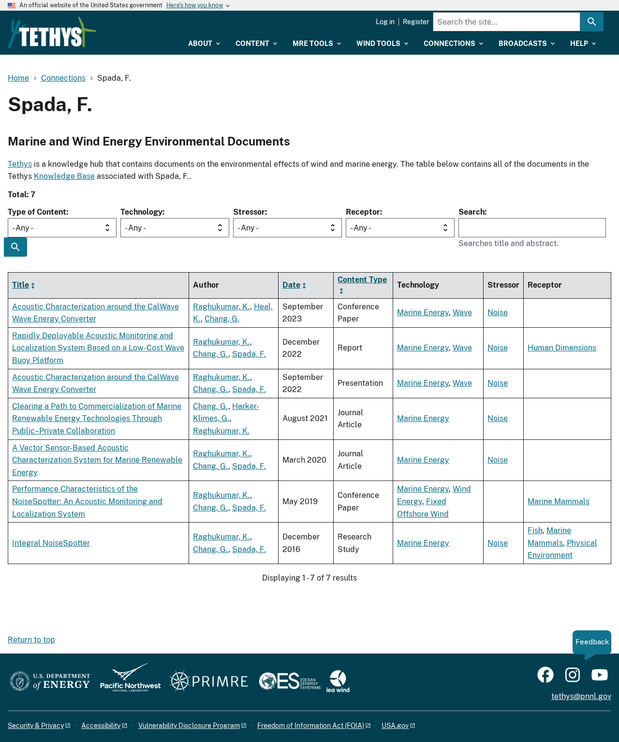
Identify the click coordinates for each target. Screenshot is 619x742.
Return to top (31, 639)
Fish (535, 530)
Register (416, 21)
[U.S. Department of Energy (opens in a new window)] (50, 682)
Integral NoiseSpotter (51, 543)
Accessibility (100, 725)
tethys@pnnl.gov (581, 696)
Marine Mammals (559, 501)
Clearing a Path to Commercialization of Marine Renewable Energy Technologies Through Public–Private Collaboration (96, 419)
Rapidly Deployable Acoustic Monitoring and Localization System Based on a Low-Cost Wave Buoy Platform (98, 348)
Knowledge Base (64, 176)
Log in (385, 21)
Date (291, 285)
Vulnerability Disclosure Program (189, 725)
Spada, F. (249, 354)
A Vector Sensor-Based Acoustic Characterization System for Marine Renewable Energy (97, 460)
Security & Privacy (36, 725)
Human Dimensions (562, 347)
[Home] (52, 32)
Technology (141, 212)
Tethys (20, 164)
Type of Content (37, 212)
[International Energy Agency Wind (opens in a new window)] (338, 682)
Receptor (363, 212)
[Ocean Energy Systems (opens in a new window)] (290, 682)
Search (471, 212)
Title (20, 285)
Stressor (249, 212)
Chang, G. (222, 318)
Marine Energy (423, 312)
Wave (462, 312)
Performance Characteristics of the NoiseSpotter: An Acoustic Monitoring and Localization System (87, 501)
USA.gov (395, 725)
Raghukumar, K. (221, 306)
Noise (497, 312)
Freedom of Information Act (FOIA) (310, 725)
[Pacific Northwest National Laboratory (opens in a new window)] (126, 682)
